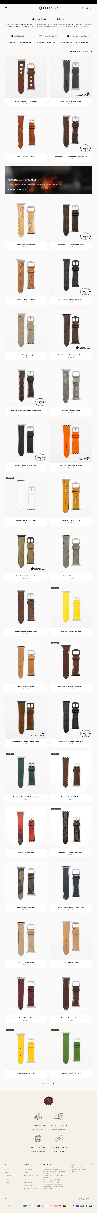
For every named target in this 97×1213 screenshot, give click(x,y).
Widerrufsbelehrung (31, 1176)
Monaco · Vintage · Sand (26, 244)
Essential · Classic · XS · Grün (71, 1073)
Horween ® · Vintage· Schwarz (26, 465)
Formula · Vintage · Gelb (71, 520)
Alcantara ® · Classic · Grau (71, 101)
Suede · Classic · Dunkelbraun (26, 631)
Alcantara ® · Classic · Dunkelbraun (26, 741)
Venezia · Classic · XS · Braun (71, 797)
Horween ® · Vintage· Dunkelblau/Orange (26, 410)
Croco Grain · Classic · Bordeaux (25, 1018)
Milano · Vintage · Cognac (26, 156)
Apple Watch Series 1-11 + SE (46, 42)
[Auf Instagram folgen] (6, 1199)
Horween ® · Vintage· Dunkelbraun (71, 244)
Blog (6, 1179)
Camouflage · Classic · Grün (26, 907)
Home (7, 1169)
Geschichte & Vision (11, 1176)
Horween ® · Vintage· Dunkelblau (71, 741)
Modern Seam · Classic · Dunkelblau (71, 907)
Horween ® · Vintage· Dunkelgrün (71, 300)
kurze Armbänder (66, 42)
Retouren (27, 1179)
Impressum (28, 1169)
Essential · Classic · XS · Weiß (26, 520)
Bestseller (12, 42)
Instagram (52, 1188)
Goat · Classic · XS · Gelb (26, 1073)
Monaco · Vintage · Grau (71, 410)
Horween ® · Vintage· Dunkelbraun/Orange (71, 156)
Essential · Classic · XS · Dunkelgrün (26, 797)
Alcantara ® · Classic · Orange (71, 465)
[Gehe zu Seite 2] (53, 1083)
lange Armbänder (82, 42)
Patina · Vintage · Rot (26, 852)
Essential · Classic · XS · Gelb (71, 631)
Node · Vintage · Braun (26, 686)
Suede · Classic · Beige (26, 962)
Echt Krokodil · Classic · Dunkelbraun (71, 852)
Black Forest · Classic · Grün (26, 576)
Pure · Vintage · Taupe (26, 355)
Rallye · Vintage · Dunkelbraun (26, 101)
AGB (25, 1172)
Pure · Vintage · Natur (71, 962)
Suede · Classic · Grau (71, 576)
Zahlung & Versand (30, 1185)
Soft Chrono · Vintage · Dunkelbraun (71, 1018)
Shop (6, 1172)
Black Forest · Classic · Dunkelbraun (71, 355)
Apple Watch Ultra (26, 42)
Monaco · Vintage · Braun (26, 300)
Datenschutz (28, 1182)
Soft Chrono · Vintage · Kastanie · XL (71, 686)
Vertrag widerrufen (30, 1189)
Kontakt (7, 1182)
